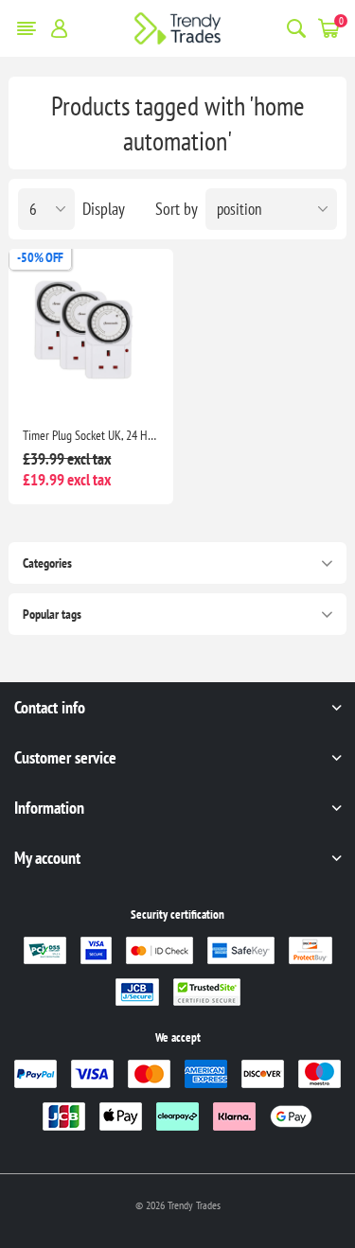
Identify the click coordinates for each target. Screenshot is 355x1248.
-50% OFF (40, 257)
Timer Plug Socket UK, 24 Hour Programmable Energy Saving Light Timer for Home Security (90, 435)
